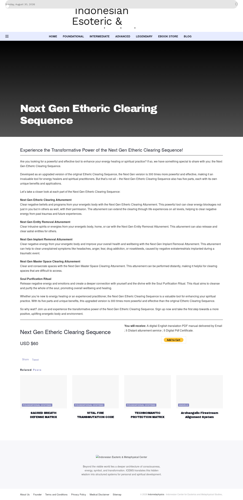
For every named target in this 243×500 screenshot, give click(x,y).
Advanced (122, 36)
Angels (183, 405)
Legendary (144, 36)
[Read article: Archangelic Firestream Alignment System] (199, 392)
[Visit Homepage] (121, 20)
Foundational (73, 36)
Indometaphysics (156, 494)
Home (53, 36)
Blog (188, 36)
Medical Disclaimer (99, 494)
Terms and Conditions (56, 494)
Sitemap (117, 494)
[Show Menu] (7, 36)
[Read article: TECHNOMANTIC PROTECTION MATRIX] (147, 392)
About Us (25, 494)
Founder (37, 494)
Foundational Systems (37, 405)
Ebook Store (168, 36)
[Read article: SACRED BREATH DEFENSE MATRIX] (43, 392)
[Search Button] (236, 36)
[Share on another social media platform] (40, 359)
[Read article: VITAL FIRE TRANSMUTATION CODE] (95, 392)
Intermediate (100, 36)
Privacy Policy (78, 494)
